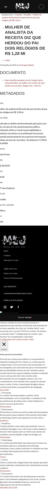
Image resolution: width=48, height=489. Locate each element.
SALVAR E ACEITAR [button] (8, 487)
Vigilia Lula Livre (10, 269)
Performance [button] (5, 406)
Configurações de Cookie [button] (10, 339)
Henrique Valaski (26, 65)
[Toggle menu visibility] (6, 7)
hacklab (28, 317)
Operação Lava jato (11, 260)
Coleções (18, 14)
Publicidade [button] (5, 437)
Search (41, 6)
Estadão (27, 14)
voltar (7, 60)
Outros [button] (3, 457)
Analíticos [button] (4, 420)
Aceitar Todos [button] (28, 339)
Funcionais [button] (4, 390)
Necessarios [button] (5, 471)
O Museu (7, 256)
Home (6, 251)
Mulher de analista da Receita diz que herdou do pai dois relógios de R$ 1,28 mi (21, 17)
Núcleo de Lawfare (11, 273)
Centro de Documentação (13, 278)
